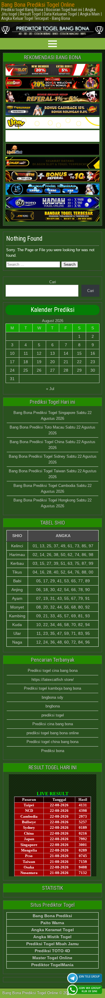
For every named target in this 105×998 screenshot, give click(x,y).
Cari (52, 282)
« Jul (50, 389)
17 (12, 361)
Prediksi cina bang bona (52, 724)
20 (52, 361)
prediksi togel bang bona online (53, 733)
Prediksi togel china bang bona (52, 742)
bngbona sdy (52, 697)
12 (39, 353)
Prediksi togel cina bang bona (53, 670)
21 (66, 361)
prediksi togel (52, 715)
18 (25, 361)
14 (66, 353)
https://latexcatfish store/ (53, 679)
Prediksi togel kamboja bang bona (52, 688)
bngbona (53, 706)
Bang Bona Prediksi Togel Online (38, 4)
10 (12, 353)
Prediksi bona (52, 751)
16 (92, 353)
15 (79, 353)
